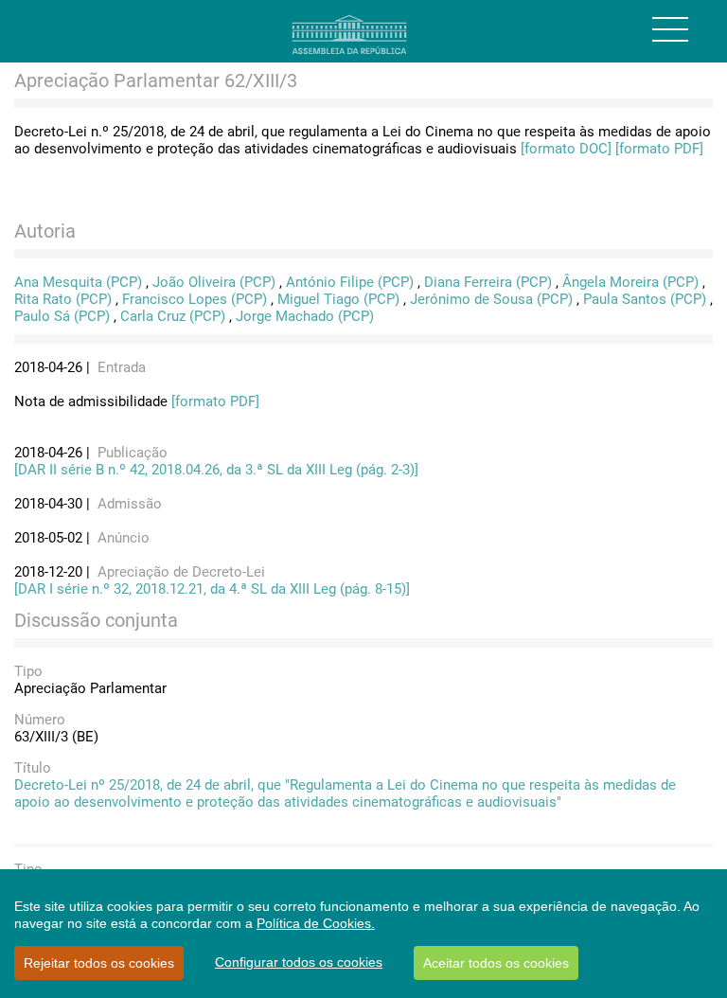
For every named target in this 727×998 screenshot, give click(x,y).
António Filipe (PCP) (350, 282)
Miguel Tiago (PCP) (338, 299)
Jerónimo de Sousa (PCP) (491, 299)
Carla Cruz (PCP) (172, 316)
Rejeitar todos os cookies (99, 963)
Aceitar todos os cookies (496, 963)
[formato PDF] (659, 148)
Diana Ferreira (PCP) (488, 282)
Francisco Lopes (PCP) (194, 299)
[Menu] (670, 29)
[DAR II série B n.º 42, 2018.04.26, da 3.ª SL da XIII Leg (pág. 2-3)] (216, 469)
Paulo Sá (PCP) (62, 316)
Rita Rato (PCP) (63, 299)
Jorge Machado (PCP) (305, 316)
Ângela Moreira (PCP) (630, 282)
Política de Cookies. (316, 923)
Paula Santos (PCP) (644, 299)
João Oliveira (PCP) (213, 282)
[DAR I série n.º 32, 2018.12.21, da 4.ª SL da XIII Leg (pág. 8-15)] (212, 588)
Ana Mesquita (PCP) (78, 282)
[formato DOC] (566, 148)
